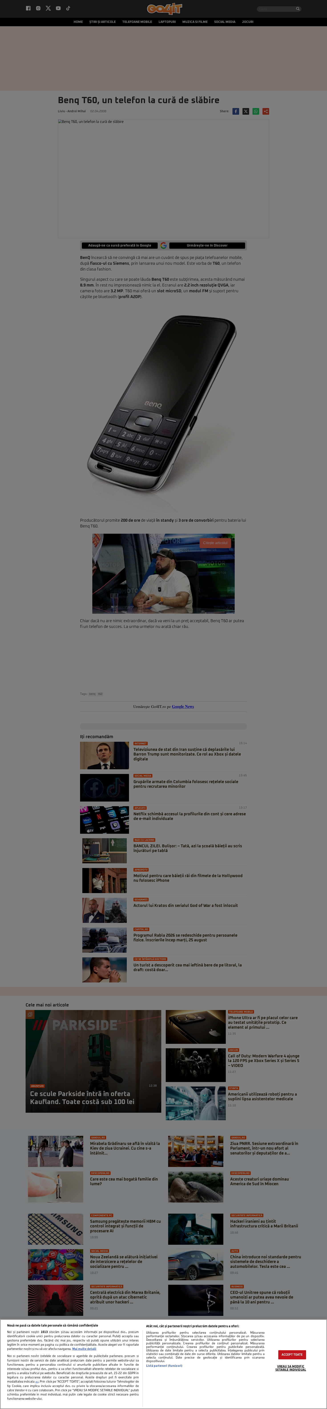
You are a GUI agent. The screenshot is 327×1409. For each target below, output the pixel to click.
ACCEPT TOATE (292, 1354)
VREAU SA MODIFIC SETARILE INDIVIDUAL (290, 1368)
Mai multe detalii (84, 1349)
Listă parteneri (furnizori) (164, 1366)
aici (36, 1382)
